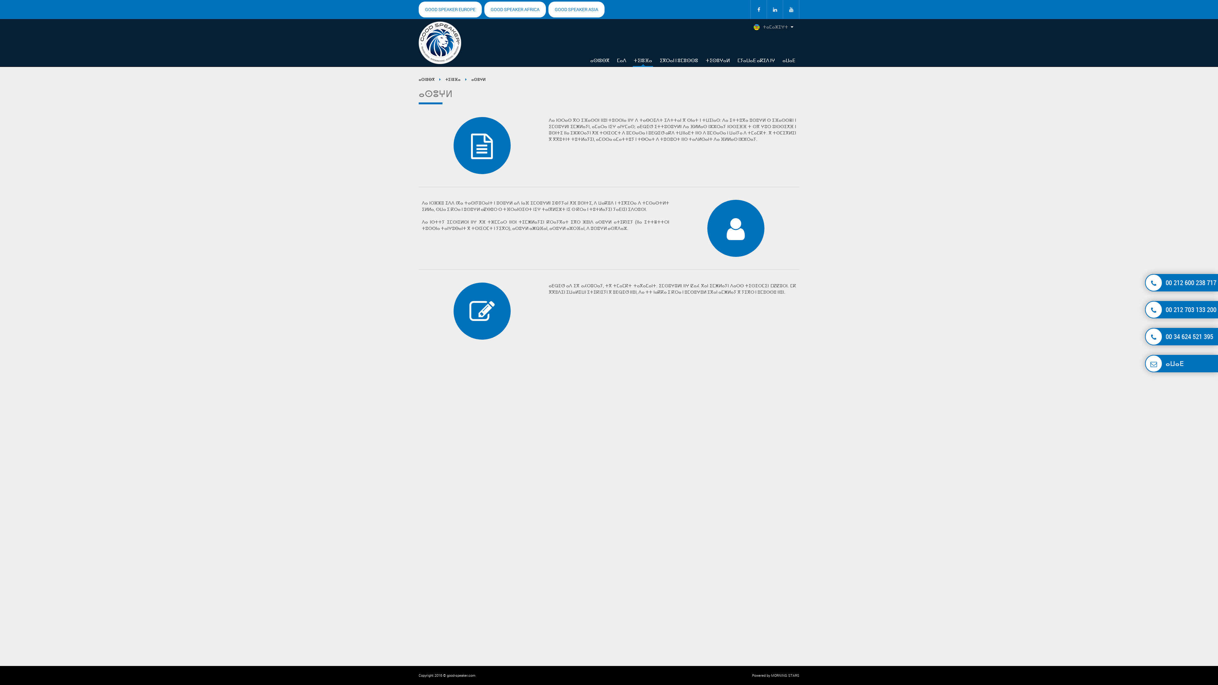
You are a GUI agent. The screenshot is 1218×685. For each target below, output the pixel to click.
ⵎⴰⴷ (621, 60)
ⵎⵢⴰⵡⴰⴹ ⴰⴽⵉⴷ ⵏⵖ (756, 60)
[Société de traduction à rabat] (775, 9)
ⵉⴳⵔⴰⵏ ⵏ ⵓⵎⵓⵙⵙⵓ (679, 60)
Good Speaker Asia (576, 9)
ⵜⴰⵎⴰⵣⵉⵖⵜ (775, 27)
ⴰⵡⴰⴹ (789, 60)
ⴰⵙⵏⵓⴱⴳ (599, 60)
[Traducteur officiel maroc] (759, 9)
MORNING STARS (785, 675)
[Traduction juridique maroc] (791, 9)
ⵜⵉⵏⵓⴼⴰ (643, 60)
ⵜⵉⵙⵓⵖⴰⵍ (718, 60)
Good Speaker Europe (450, 9)
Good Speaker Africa (515, 9)
